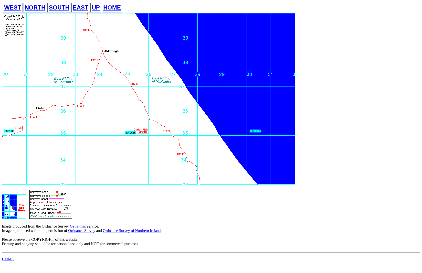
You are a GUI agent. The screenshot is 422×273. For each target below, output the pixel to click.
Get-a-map (78, 226)
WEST (12, 7)
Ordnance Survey (81, 231)
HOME (112, 7)
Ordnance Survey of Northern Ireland (132, 231)
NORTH (35, 7)
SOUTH (59, 7)
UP (96, 7)
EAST (80, 7)
